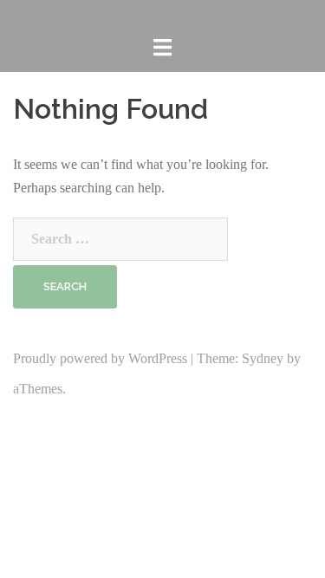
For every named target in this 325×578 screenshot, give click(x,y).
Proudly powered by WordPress (100, 358)
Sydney (262, 358)
